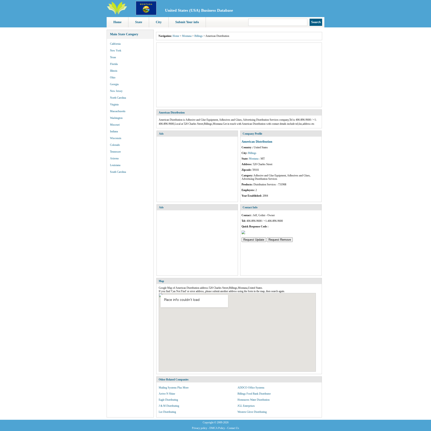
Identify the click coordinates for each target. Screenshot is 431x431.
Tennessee (115, 151)
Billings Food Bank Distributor (254, 393)
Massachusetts (117, 111)
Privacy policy (199, 428)
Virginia (114, 104)
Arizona (114, 158)
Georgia (114, 84)
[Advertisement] (239, 74)
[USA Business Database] (117, 13)
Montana (186, 36)
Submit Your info (187, 22)
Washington (116, 118)
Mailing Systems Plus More (174, 387)
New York (115, 50)
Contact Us (233, 428)
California (115, 43)
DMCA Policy (217, 428)
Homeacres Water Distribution (253, 399)
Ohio (112, 77)
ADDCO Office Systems (250, 387)
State (138, 22)
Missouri (115, 124)
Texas (113, 57)
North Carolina (118, 97)
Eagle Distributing (168, 399)
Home (117, 22)
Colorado (115, 145)
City (159, 22)
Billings (198, 36)
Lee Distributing (167, 411)
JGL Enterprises (246, 405)
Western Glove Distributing (252, 411)
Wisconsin (115, 138)
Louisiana (115, 165)
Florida (114, 64)
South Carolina (118, 171)
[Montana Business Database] (146, 14)
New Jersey (116, 91)
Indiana (114, 131)
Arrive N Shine (167, 393)
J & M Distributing (169, 405)
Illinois (113, 70)
